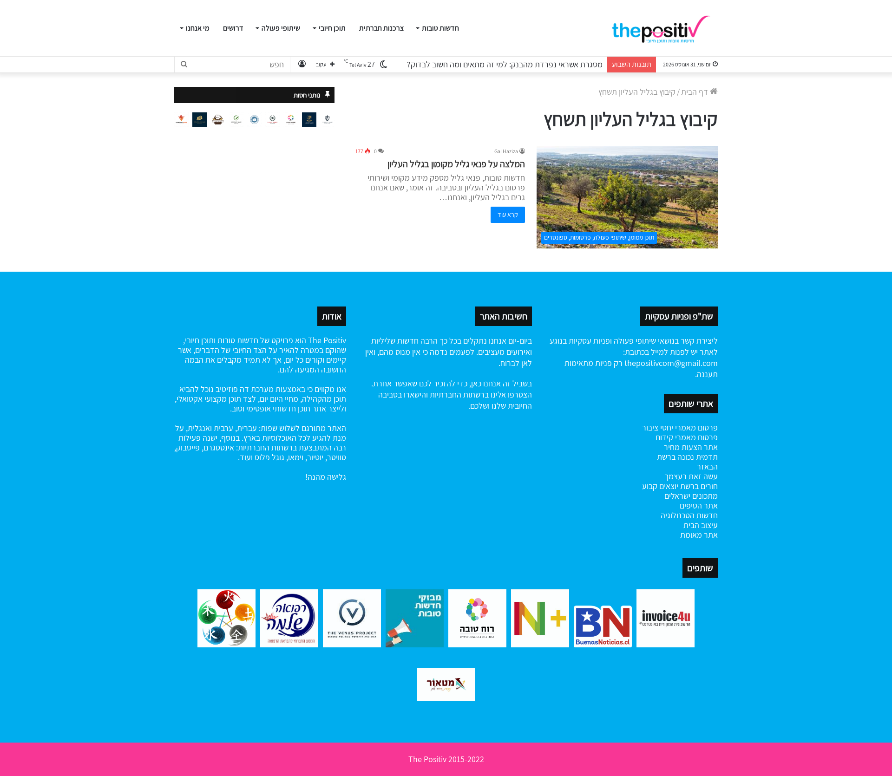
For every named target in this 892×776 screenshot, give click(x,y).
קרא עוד (508, 214)
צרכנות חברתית (381, 28)
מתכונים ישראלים (691, 495)
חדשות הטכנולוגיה (689, 515)
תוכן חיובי (332, 28)
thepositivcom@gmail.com (671, 363)
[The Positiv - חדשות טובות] (664, 28)
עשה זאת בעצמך (691, 476)
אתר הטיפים (699, 505)
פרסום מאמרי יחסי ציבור (680, 427)
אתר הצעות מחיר (691, 447)
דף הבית (695, 91)
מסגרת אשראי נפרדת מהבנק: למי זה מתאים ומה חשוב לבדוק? (505, 64)
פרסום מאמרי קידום (687, 437)
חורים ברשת (698, 486)
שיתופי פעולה (281, 28)
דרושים (233, 28)
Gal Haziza (506, 151)
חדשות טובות (440, 28)
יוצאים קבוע (660, 486)
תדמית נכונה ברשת (687, 456)
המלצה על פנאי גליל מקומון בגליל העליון (456, 164)
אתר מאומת (699, 534)
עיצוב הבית (700, 525)
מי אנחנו (198, 28)
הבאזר (707, 466)
